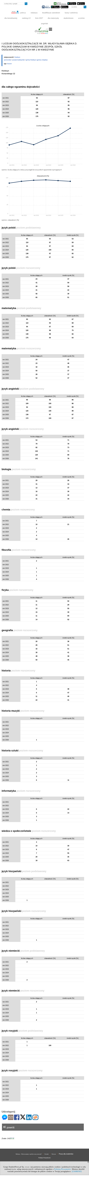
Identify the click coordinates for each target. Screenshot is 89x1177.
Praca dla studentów (66, 1154)
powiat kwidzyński (18, 60)
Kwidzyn (17, 57)
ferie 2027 (39, 18)
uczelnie (81, 18)
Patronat (54, 1154)
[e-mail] (10, 1119)
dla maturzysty (53, 18)
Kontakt (47, 1154)
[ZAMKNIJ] (77, 1171)
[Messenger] (4, 1119)
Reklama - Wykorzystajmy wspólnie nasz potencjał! (29, 1154)
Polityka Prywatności (44, 1158)
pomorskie (7, 60)
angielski (44, 23)
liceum (9, 63)
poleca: (23, 13)
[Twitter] (23, 1118)
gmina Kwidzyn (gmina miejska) (37, 60)
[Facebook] (16, 1119)
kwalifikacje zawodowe (51, 13)
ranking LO (26, 18)
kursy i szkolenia (71, 13)
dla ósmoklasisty (10, 18)
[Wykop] (35, 1119)
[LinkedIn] (29, 1119)
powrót (8, 1126)
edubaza (34, 13)
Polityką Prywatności (62, 1169)
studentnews (68, 18)
